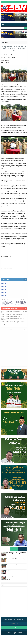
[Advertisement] (14, 601)
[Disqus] (14, 348)
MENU (4, 1)
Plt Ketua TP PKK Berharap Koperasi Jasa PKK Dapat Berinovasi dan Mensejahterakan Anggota (20, 303)
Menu (4, 24)
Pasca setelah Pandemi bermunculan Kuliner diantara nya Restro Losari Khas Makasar (7, 303)
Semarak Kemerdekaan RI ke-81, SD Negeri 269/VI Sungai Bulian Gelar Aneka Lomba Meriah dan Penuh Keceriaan (16, 578)
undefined (3, 283)
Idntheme (16, 633)
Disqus (25, 329)
